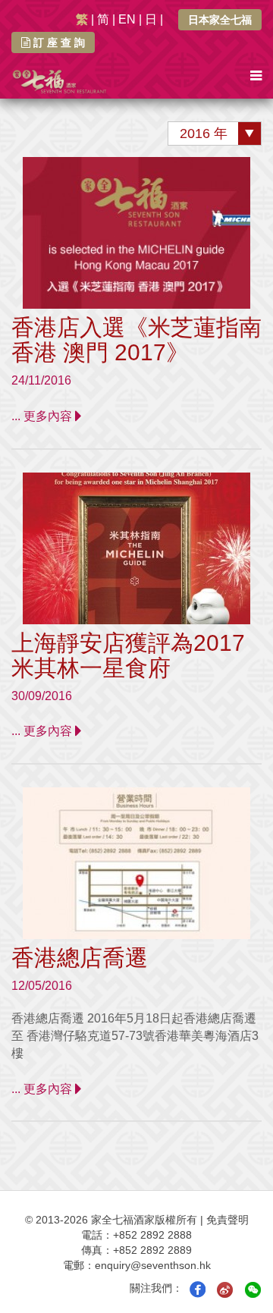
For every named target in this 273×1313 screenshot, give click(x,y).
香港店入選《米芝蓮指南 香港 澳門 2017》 (136, 340)
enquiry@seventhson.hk (153, 1265)
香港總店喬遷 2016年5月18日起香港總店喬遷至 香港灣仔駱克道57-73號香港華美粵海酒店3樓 (135, 1036)
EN (127, 19)
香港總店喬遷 (79, 957)
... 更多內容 (43, 416)
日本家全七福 (220, 20)
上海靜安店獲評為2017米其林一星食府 (128, 655)
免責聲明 (227, 1220)
